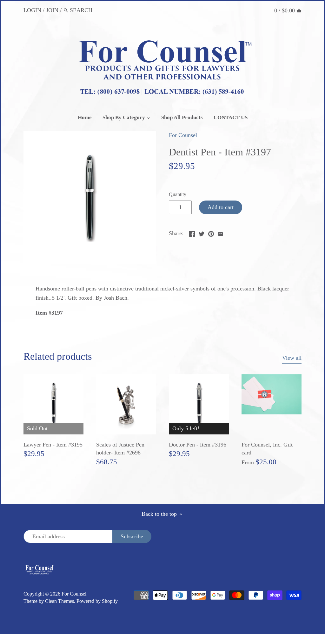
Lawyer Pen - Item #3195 (53, 444)
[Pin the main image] (211, 232)
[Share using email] (220, 232)
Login (32, 10)
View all (292, 358)
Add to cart (221, 207)
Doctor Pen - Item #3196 (197, 444)
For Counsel (183, 135)
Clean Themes (59, 601)
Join (52, 10)
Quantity (177, 194)
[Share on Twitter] (201, 232)
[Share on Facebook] (192, 232)
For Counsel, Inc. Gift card (267, 448)
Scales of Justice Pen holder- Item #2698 (120, 448)
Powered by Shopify (97, 601)
